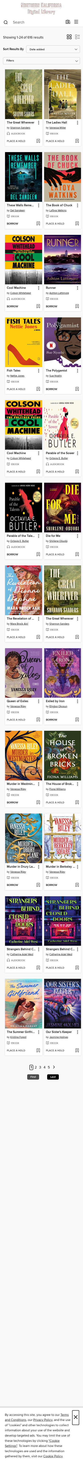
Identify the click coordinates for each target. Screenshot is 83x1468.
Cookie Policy (52, 1456)
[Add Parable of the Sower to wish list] (77, 472)
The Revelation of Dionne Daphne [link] (21, 619)
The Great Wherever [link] (20, 123)
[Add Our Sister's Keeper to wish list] (77, 1050)
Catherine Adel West (21, 954)
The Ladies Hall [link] (56, 123)
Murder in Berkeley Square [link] (61, 867)
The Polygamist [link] (56, 371)
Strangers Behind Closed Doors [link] (21, 949)
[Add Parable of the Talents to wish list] (38, 554)
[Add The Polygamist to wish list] (77, 389)
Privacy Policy (42, 1420)
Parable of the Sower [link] (60, 453)
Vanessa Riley (18, 706)
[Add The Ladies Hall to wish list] (77, 141)
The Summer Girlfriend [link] (21, 1032)
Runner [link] (51, 288)
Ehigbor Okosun (58, 706)
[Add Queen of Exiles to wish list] (38, 720)
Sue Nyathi (55, 375)
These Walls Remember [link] (21, 205)
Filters (10, 60)
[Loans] (68, 23)
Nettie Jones (17, 375)
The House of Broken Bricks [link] (61, 784)
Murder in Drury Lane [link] (21, 867)
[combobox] (33, 22)
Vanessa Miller (57, 127)
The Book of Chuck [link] (59, 205)
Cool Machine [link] (16, 288)
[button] (69, 38)
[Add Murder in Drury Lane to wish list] (38, 885)
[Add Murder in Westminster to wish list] (38, 802)
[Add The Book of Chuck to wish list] (77, 224)
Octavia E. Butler (58, 458)
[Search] (5, 22)
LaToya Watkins (57, 210)
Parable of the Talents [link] (21, 536)
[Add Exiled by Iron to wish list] (77, 720)
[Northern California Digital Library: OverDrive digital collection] (41, 8)
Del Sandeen (17, 210)
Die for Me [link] (53, 536)
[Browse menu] (76, 22)
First (33, 1077)
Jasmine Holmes (58, 1037)
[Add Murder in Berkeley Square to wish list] (77, 885)
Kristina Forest (18, 1037)
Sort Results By (13, 49)
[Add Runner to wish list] (77, 306)
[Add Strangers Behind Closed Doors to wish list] (38, 968)
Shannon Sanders (20, 127)
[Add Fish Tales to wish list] (38, 389)
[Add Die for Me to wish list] (77, 554)
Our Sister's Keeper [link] (59, 1032)
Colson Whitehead (20, 293)
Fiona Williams (57, 789)
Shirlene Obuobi (58, 541)
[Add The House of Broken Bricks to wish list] (77, 802)
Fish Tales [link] (13, 371)
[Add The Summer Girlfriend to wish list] (38, 1050)
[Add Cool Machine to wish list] (38, 306)
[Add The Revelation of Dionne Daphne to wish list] (38, 637)
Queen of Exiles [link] (17, 701)
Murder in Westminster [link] (21, 784)
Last (53, 1077)
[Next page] (53, 1067)
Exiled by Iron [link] (55, 701)
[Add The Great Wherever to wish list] (38, 141)
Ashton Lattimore (59, 293)
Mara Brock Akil (19, 623)
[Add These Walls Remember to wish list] (38, 224)
